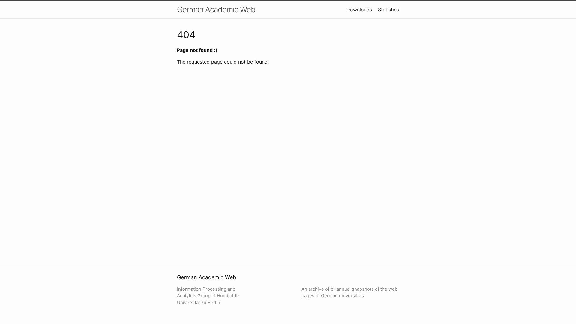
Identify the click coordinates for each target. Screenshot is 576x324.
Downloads (359, 10)
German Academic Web (216, 9)
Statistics (388, 10)
